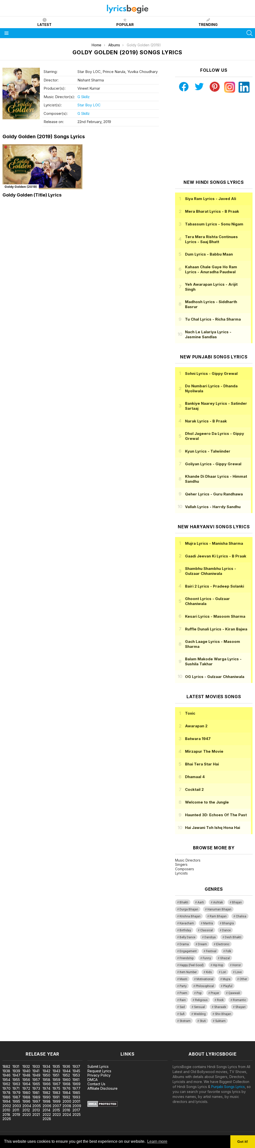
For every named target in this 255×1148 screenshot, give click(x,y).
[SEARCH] (250, 33)
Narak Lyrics (206, 421)
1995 (16, 1101)
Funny (207, 958)
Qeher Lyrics (214, 494)
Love (238, 972)
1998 (47, 1101)
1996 (26, 1101)
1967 (57, 1084)
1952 (66, 1075)
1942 (46, 1071)
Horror (236, 965)
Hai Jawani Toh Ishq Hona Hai (212, 827)
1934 (46, 1066)
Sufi (182, 1014)
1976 (66, 1088)
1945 (76, 1071)
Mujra (226, 979)
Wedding (200, 1014)
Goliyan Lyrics (213, 464)
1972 (26, 1088)
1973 (36, 1088)
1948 (26, 1075)
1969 (76, 1084)
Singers (181, 864)
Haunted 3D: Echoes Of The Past (216, 814)
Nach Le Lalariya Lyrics (208, 334)
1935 (56, 1066)
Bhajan (237, 902)
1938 (6, 1071)
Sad (182, 1007)
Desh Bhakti (233, 937)
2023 (57, 1114)
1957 (36, 1080)
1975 (56, 1088)
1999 (57, 1101)
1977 (76, 1088)
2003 (16, 1106)
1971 (15, 1088)
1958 (46, 1080)
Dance (226, 930)
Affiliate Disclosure (102, 1088)
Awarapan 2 (196, 726)
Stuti (203, 1021)
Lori (223, 972)
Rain (183, 1000)
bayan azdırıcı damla (46, 1038)
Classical (206, 930)
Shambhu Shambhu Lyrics (210, 571)
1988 (26, 1097)
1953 (76, 1075)
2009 (76, 1106)
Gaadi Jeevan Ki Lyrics (215, 556)
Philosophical (205, 986)
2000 (67, 1101)
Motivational (204, 979)
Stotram (185, 1021)
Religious (201, 1000)
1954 (6, 1080)
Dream (202, 944)
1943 (56, 1071)
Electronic (222, 944)
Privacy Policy (99, 1075)
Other (243, 979)
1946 (6, 1075)
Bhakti (184, 902)
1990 (47, 1097)
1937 (76, 1066)
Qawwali (234, 993)
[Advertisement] (213, 136)
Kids (209, 972)
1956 (26, 1080)
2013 (36, 1110)
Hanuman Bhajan (219, 909)
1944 (66, 1071)
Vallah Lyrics (213, 506)
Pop (198, 993)
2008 (67, 1106)
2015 (56, 1110)
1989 (36, 1097)
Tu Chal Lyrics (213, 319)
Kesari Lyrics (215, 616)
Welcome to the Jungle (207, 802)
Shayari (240, 1007)
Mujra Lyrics (214, 543)
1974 (46, 1088)
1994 (6, 1101)
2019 (16, 1114)
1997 (36, 1101)
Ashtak (218, 902)
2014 (46, 1110)
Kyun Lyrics (207, 451)
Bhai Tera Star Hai (202, 764)
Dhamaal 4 (195, 776)
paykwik (70, 1038)
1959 (56, 1080)
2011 (15, 1110)
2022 (47, 1114)
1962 (6, 1084)
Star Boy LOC (89, 105)
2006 (47, 1106)
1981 (35, 1092)
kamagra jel (87, 1038)
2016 (66, 1110)
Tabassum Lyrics (214, 224)
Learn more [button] (157, 1141)
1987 (16, 1097)
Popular (125, 24)
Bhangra (228, 923)
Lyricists (181, 873)
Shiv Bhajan (223, 1014)
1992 (66, 1097)
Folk (228, 951)
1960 (66, 1080)
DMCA (92, 1080)
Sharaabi (220, 1007)
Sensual (199, 1007)
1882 (6, 1066)
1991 (56, 1097)
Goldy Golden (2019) (20, 187)
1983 (56, 1092)
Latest (44, 24)
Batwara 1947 (198, 738)
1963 (16, 1084)
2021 (36, 1114)
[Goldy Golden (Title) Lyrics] (42, 166)
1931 (15, 1066)
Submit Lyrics (98, 1066)
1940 (26, 1071)
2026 (6, 1119)
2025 (76, 1114)
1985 (76, 1092)
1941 (35, 1071)
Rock (220, 1000)
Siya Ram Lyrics (210, 198)
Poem (183, 993)
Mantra (208, 923)
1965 (36, 1084)
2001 (76, 1101)
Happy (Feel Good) (192, 965)
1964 (26, 1084)
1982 (46, 1092)
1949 (36, 1075)
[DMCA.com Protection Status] (102, 1105)
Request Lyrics (99, 1071)
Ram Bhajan (218, 916)
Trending (208, 24)
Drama (184, 944)
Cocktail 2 (194, 789)
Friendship (186, 958)
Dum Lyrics (209, 254)
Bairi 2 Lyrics (214, 586)
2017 (76, 1110)
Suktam (220, 1021)
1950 (46, 1075)
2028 (47, 1119)
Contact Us (96, 1084)
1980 (26, 1092)
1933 (36, 1066)
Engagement (188, 951)
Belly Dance (187, 937)
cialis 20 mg (9, 1038)
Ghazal (225, 958)
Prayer (215, 993)
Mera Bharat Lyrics (212, 211)
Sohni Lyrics (211, 373)
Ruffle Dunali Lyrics (216, 629)
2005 (36, 1106)
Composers (184, 869)
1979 (16, 1092)
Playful (227, 986)
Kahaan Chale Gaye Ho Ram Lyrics (211, 269)
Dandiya (210, 937)
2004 (26, 1106)
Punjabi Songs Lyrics (228, 1086)
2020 (26, 1114)
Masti (183, 979)
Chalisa (241, 916)
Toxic (190, 713)
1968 (66, 1084)
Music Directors (187, 860)
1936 (66, 1066)
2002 (6, 1106)
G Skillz (83, 96)
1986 (6, 1097)
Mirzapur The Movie (204, 751)
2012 (26, 1110)
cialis (24, 1038)
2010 (6, 1110)
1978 (6, 1092)
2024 (67, 1114)
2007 (57, 1106)
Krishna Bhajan (190, 916)
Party (183, 986)
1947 (16, 1075)
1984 (66, 1092)
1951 (56, 1075)
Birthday (185, 930)
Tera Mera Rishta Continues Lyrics (211, 239)
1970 (6, 1088)
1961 (75, 1080)
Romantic (239, 1000)
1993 (76, 1097)
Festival (211, 951)
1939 (16, 1071)
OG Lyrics (214, 676)
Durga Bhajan (189, 909)
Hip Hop (218, 965)
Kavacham (187, 923)
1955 (16, 1080)
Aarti (200, 902)
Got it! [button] (242, 1142)
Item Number (188, 972)
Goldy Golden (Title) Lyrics (32, 195)
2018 (6, 1114)
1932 (26, 1066)
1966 (47, 1084)
